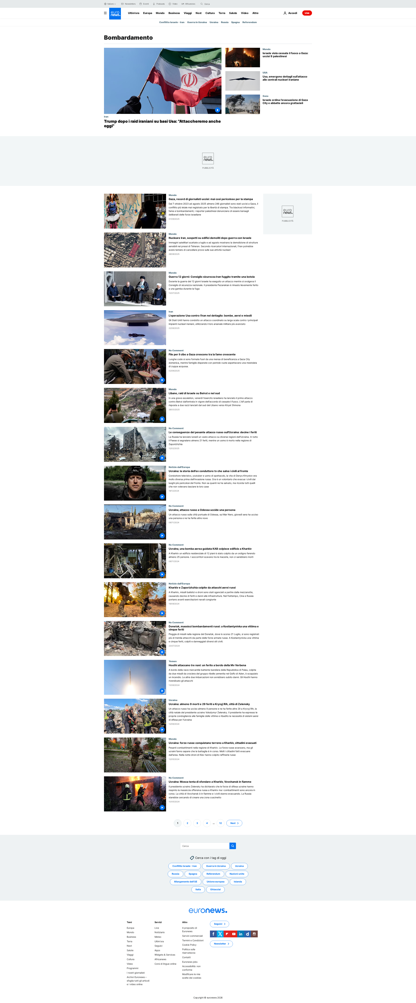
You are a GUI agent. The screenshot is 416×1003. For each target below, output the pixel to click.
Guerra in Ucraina (197, 22)
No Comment (176, 350)
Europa (147, 13)
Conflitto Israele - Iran (171, 22)
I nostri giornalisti (136, 972)
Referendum (249, 22)
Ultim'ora (133, 13)
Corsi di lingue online (165, 963)
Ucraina (214, 22)
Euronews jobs (189, 961)
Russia (224, 22)
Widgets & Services (165, 954)
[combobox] (218, 3)
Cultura (210, 13)
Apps (157, 950)
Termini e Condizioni (192, 940)
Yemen (173, 661)
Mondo (160, 13)
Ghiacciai (215, 889)
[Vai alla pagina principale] (115, 13)
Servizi (158, 922)
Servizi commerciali (192, 935)
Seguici (158, 945)
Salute (233, 13)
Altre (184, 922)
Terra (222, 13)
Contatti (186, 957)
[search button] (201, 3)
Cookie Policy (189, 944)
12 (220, 823)
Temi (129, 922)
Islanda (238, 881)
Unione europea (215, 881)
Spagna (235, 22)
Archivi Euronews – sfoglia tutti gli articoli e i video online (138, 980)
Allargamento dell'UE (185, 881)
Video (244, 13)
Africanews (160, 959)
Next (199, 13)
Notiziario (160, 932)
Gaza (265, 96)
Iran (106, 116)
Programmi (132, 968)
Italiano (110, 4)
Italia (198, 889)
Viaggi (188, 13)
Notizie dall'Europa (179, 467)
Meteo (158, 936)
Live (307, 13)
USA (265, 72)
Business (174, 13)
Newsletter (220, 943)
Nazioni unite (237, 873)
